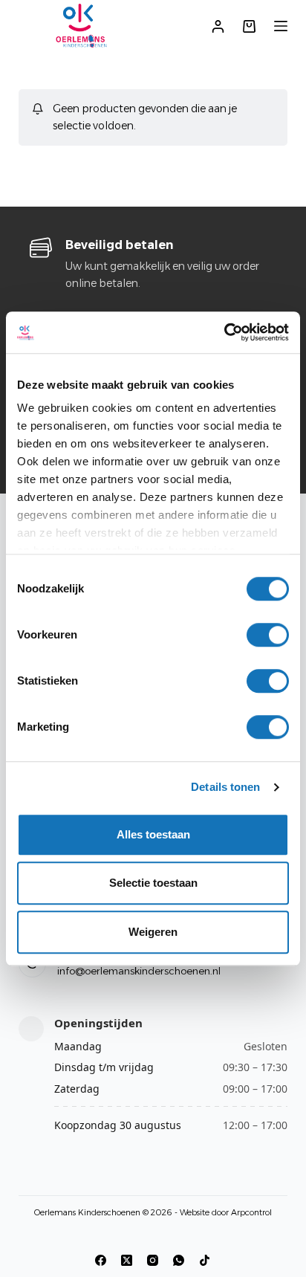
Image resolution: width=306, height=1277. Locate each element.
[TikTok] (204, 1260)
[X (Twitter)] (126, 1260)
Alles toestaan (153, 834)
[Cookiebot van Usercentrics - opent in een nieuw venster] (224, 332)
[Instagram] (152, 1260)
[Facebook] (100, 1260)
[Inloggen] (218, 26)
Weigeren (153, 931)
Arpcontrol (251, 1212)
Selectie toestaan (153, 882)
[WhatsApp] (178, 1260)
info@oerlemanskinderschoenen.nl (139, 971)
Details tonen (225, 786)
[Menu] (280, 26)
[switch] (268, 635)
